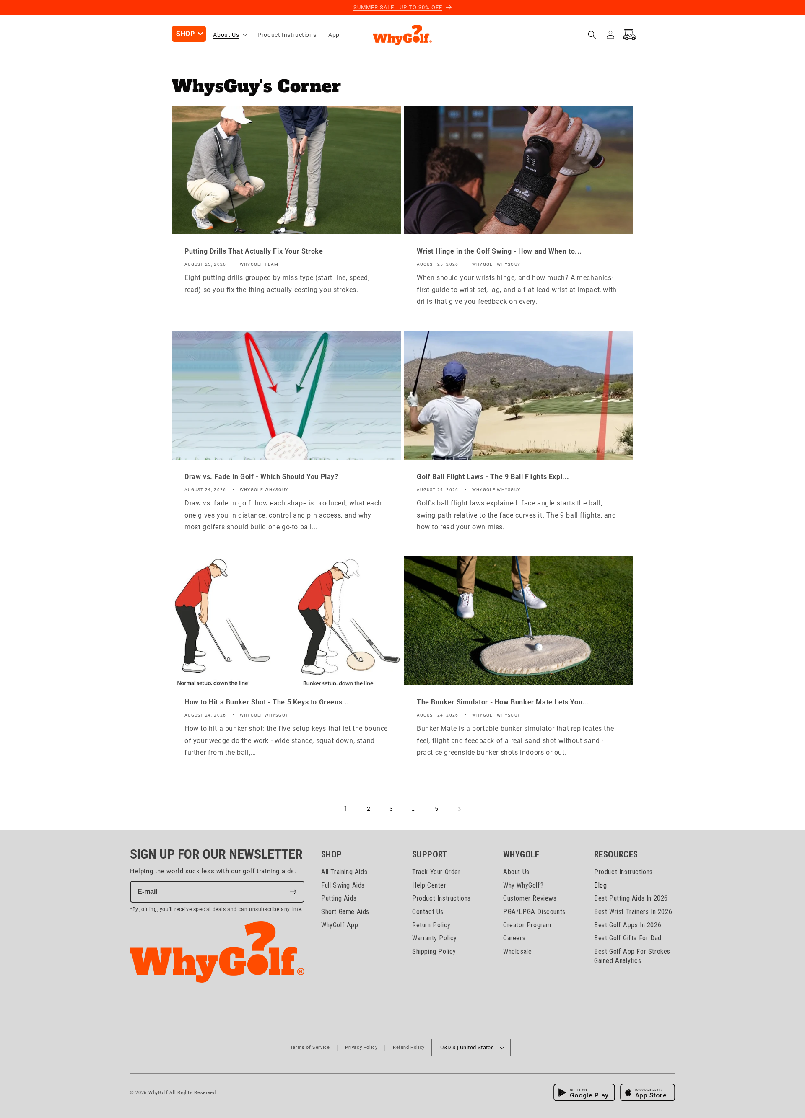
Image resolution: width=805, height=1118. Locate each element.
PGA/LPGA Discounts (534, 912)
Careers (514, 938)
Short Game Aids (345, 912)
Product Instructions (441, 899)
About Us (516, 872)
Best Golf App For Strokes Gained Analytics (632, 956)
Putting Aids (338, 899)
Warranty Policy (434, 938)
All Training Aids (344, 872)
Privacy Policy (361, 1047)
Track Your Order (436, 872)
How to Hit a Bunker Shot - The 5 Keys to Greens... (266, 702)
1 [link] (346, 809)
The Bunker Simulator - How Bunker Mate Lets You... (503, 702)
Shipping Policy (434, 952)
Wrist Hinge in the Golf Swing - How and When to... (499, 251)
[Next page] (459, 809)
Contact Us (428, 912)
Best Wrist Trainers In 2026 (633, 912)
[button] (189, 34)
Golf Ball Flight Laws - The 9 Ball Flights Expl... (493, 477)
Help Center (429, 885)
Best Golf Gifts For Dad (628, 938)
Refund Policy (409, 1047)
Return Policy (431, 925)
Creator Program (527, 925)
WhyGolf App (339, 925)
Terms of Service (310, 1047)
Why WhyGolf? (523, 885)
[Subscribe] (293, 892)
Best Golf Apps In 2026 (627, 925)
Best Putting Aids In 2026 (631, 899)
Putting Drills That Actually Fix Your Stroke (253, 251)
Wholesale (517, 952)
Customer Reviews (530, 899)
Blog (600, 885)
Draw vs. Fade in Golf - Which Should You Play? (261, 477)
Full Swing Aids (343, 885)
